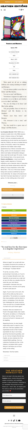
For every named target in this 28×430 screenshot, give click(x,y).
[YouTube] (19, 420)
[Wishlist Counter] (19, 9)
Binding (12, 185)
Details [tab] (6, 360)
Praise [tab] (6, 357)
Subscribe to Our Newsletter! (14, 407)
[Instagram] (11, 420)
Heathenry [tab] (7, 258)
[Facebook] (9, 420)
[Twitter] (17, 420)
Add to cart (13, 198)
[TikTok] (14, 420)
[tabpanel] (14, 306)
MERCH (12, 2)
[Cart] (23, 9)
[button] (14, 415)
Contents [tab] (7, 355)
